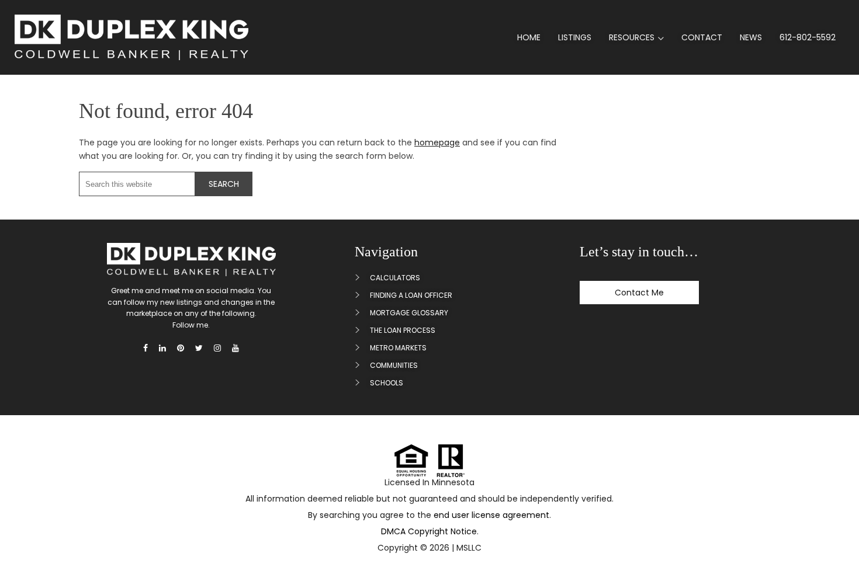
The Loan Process (402, 330)
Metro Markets (398, 348)
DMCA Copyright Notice (429, 531)
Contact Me (639, 292)
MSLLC (469, 548)
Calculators (395, 278)
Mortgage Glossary (409, 313)
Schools (386, 383)
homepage (437, 142)
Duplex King (131, 37)
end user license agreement (491, 515)
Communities (394, 365)
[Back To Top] (835, 545)
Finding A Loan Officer (411, 295)
